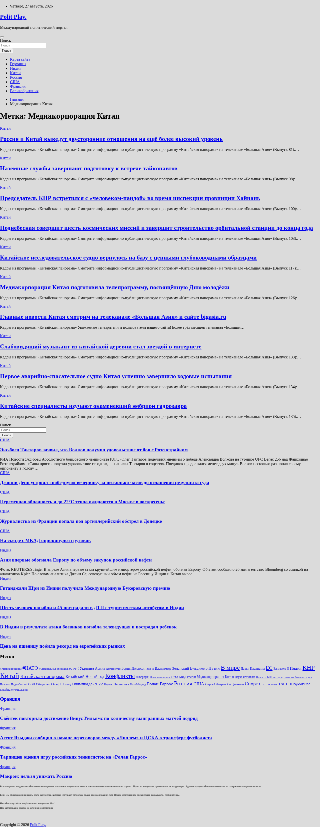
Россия (16, 77)
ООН (31, 684)
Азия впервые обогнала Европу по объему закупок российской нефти (76, 559)
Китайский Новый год (85, 676)
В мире (230, 667)
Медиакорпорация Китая (215, 677)
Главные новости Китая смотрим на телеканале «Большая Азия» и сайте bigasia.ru (113, 316)
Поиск (5, 40)
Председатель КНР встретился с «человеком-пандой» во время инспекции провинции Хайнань (130, 198)
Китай (15, 73)
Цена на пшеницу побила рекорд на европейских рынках (62, 646)
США (15, 82)
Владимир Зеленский (172, 668)
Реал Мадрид (138, 684)
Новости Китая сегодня (298, 677)
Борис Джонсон (134, 668)
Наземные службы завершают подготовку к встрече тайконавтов (89, 168)
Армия (100, 668)
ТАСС (283, 684)
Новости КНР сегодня (269, 677)
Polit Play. (13, 16)
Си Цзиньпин (235, 684)
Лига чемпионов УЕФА (164, 677)
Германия (18, 64)
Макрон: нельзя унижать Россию (36, 776)
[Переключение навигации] (2, 37)
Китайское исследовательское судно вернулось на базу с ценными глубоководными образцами (128, 257)
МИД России (187, 676)
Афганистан (113, 668)
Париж (108, 684)
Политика (121, 684)
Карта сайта (20, 59)
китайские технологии (14, 689)
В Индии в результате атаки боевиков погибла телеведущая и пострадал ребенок (88, 626)
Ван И (150, 668)
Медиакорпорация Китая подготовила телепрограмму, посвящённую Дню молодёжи (115, 287)
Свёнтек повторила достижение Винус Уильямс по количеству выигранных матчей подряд (99, 718)
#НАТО (30, 668)
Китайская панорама (42, 676)
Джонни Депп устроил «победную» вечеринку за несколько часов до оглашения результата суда (104, 482)
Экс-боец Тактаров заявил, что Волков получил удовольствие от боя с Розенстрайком (94, 449)
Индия (15, 68)
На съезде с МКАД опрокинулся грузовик (45, 540)
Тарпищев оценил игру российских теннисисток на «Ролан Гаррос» (73, 757)
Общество (43, 684)
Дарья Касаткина (253, 668)
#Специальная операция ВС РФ (57, 668)
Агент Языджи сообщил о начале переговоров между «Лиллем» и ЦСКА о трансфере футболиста (106, 737)
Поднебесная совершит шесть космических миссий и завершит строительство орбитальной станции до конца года (156, 228)
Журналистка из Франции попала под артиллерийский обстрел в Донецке (81, 521)
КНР (308, 667)
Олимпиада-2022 (87, 684)
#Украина (86, 668)
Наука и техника (245, 676)
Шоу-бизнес (300, 684)
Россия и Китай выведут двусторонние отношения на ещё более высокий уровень (111, 139)
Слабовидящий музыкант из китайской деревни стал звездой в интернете (101, 346)
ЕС (269, 668)
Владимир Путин (205, 668)
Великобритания (24, 91)
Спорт (251, 683)
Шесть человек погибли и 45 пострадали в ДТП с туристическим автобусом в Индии (92, 607)
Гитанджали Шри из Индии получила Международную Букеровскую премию (85, 588)
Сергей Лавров (215, 684)
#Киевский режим (11, 668)
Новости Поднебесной (13, 684)
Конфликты (120, 676)
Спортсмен (268, 684)
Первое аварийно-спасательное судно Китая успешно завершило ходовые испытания (116, 376)
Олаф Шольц (61, 684)
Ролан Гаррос (160, 683)
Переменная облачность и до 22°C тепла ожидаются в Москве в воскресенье (82, 501)
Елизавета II (281, 668)
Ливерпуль (142, 676)
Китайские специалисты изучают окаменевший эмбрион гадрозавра (93, 406)
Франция (18, 86)
